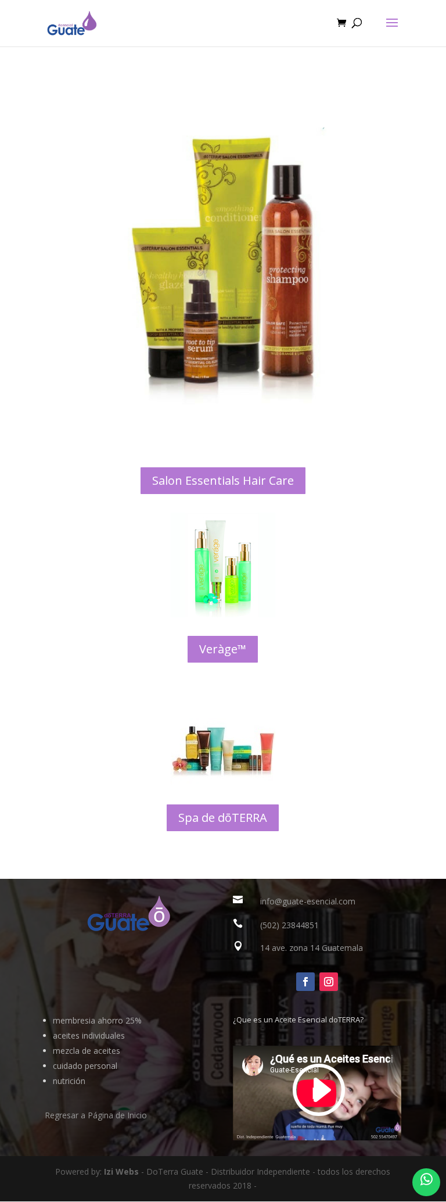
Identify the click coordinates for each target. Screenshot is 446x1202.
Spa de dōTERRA (222, 817)
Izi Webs (121, 1171)
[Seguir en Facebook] (305, 981)
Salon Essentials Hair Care (223, 480)
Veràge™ (222, 649)
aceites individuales (89, 1035)
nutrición (69, 1080)
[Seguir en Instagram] (328, 981)
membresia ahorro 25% (97, 1020)
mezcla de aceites (86, 1050)
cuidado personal (85, 1065)
